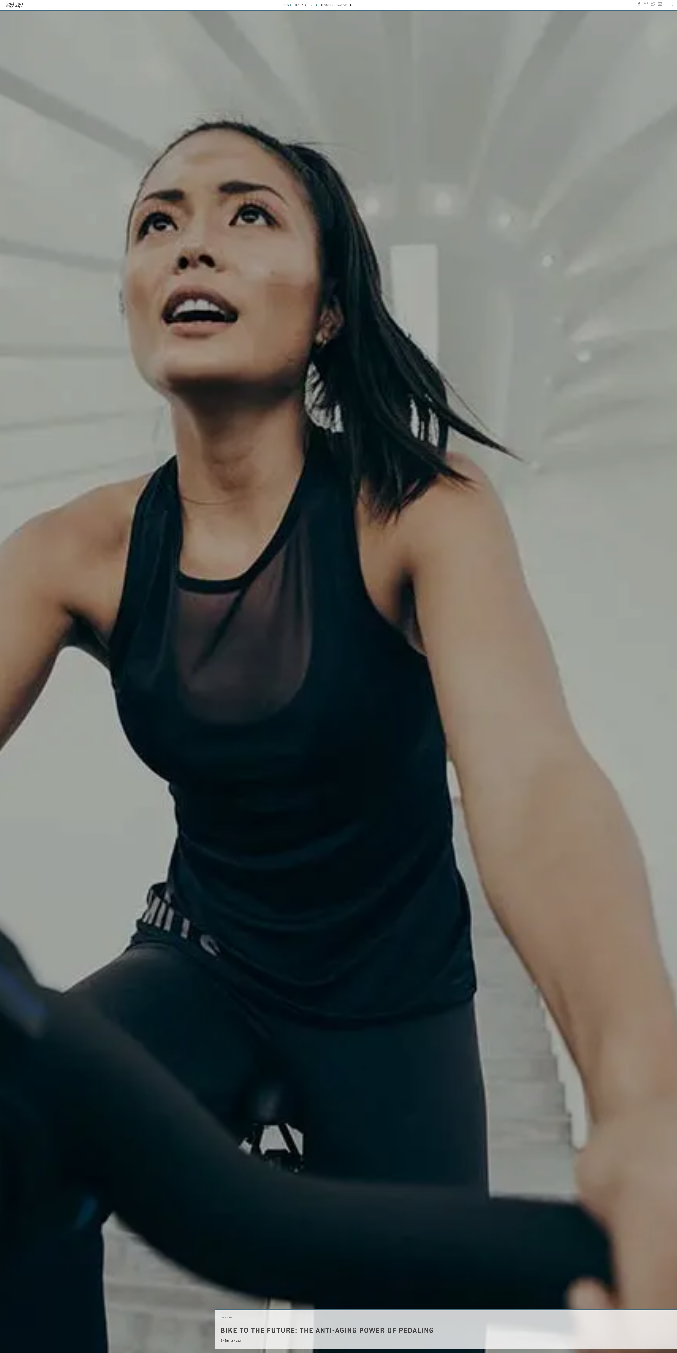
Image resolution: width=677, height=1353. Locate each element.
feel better (226, 1317)
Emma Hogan (233, 1340)
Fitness (299, 5)
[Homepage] (14, 4)
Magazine (343, 5)
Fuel (312, 5)
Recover (326, 5)
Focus (285, 5)
